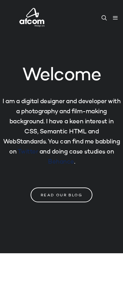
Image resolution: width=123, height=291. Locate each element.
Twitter (28, 152)
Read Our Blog (61, 195)
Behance (61, 162)
